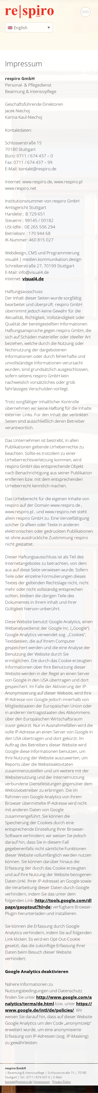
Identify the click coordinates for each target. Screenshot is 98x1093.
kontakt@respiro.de (18, 1082)
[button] (29, 27)
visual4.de (33, 279)
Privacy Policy (61, 1082)
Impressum (42, 1082)
